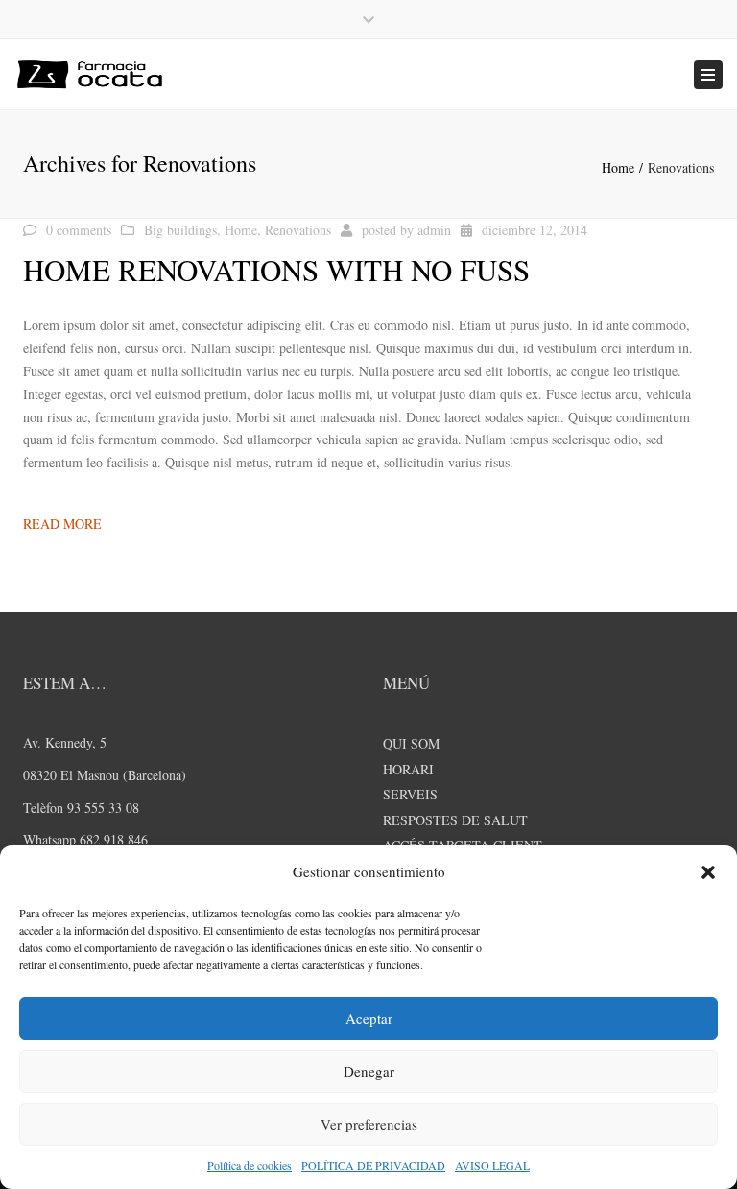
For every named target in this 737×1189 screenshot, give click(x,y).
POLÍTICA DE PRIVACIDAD (373, 1165)
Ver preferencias (369, 1123)
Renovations (298, 230)
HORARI (408, 769)
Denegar (369, 1071)
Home (618, 167)
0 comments (78, 230)
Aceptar (368, 1018)
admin (434, 230)
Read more (62, 523)
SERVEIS (410, 794)
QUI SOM (411, 743)
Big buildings (180, 230)
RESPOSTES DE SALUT (455, 820)
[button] (708, 872)
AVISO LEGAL (492, 1165)
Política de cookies (249, 1165)
